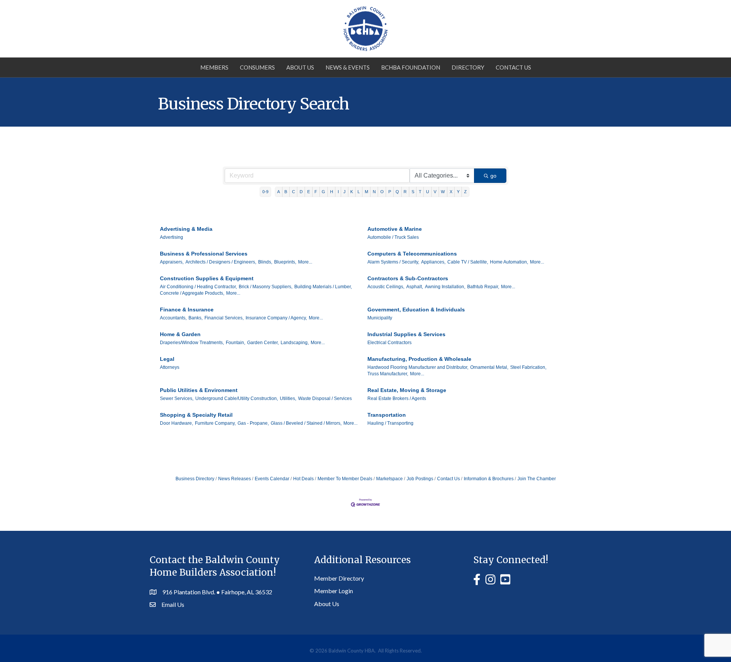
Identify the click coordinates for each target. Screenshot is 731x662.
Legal (167, 359)
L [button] (359, 191)
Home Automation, (509, 262)
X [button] (451, 191)
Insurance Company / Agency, (276, 318)
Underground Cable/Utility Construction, (236, 398)
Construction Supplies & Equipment (207, 278)
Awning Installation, (445, 286)
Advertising (171, 237)
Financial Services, (224, 318)
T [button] (420, 191)
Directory (468, 67)
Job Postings (420, 478)
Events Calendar (272, 478)
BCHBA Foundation (410, 67)
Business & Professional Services (203, 254)
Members (214, 67)
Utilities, (288, 398)
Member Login (333, 590)
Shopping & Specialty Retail (196, 415)
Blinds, (265, 262)
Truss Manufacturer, (387, 373)
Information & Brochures (489, 478)
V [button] (435, 191)
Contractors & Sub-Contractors (407, 278)
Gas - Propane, (253, 423)
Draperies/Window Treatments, (192, 342)
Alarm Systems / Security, (393, 262)
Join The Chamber (536, 478)
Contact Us (513, 67)
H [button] (331, 191)
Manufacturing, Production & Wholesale (419, 359)
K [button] (351, 191)
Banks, (195, 318)
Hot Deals (303, 478)
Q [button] (397, 191)
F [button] (315, 191)
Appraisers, (172, 262)
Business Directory (195, 478)
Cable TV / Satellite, (467, 262)
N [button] (374, 191)
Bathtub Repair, (483, 286)
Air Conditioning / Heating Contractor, (198, 286)
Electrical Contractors (389, 342)
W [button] (443, 191)
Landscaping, (295, 342)
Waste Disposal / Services (325, 398)
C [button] (293, 191)
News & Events (348, 67)
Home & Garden (180, 334)
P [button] (389, 191)
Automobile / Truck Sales (393, 237)
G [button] (323, 191)
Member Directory (339, 578)
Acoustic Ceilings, (385, 286)
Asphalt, (414, 286)
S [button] (413, 191)
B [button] (285, 191)
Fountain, (235, 342)
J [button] (344, 191)
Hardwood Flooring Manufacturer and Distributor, (417, 367)
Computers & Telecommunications (412, 254)
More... (305, 262)
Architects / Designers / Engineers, (220, 262)
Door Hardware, (176, 423)
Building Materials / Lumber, (323, 286)
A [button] (278, 191)
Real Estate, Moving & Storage (406, 390)
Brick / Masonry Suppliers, (265, 286)
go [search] (493, 176)
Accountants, (173, 318)
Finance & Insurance (187, 309)
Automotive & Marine (394, 229)
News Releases (234, 478)
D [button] (301, 191)
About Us (300, 67)
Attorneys (169, 367)
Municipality (379, 318)
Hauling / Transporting (390, 423)
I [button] (338, 191)
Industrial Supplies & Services (406, 334)
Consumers (257, 67)
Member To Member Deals (345, 478)
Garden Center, (263, 342)
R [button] (405, 191)
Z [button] (465, 191)
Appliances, (433, 262)
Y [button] (458, 191)
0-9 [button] (265, 191)
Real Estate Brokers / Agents (396, 398)
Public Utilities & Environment (199, 390)
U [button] (427, 191)
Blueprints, (285, 262)
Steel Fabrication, (528, 367)
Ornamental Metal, (489, 367)
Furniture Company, (215, 423)
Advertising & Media (186, 229)
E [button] (308, 191)
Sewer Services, (176, 398)
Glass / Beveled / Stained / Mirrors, (306, 423)
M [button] (366, 191)
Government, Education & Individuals (416, 309)
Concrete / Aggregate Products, (192, 293)
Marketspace (389, 478)
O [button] (382, 191)
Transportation (386, 415)
